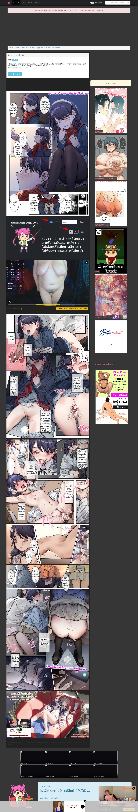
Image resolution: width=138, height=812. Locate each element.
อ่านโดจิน (16, 3)
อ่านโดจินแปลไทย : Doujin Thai (32, 48)
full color (15, 60)
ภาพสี (23, 3)
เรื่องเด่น (30, 3)
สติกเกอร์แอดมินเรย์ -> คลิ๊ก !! (49, 798)
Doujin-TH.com (14, 48)
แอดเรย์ (45, 786)
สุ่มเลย (37, 3)
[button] (15, 74)
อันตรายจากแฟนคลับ (53, 48)
